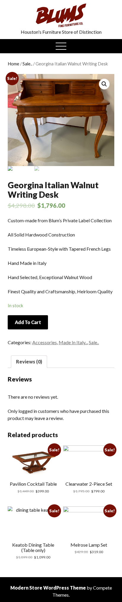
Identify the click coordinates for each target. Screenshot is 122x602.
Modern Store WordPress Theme (48, 587)
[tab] (29, 361)
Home (13, 63)
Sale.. (27, 63)
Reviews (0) (29, 361)
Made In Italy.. (73, 342)
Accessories (44, 342)
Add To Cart (28, 322)
